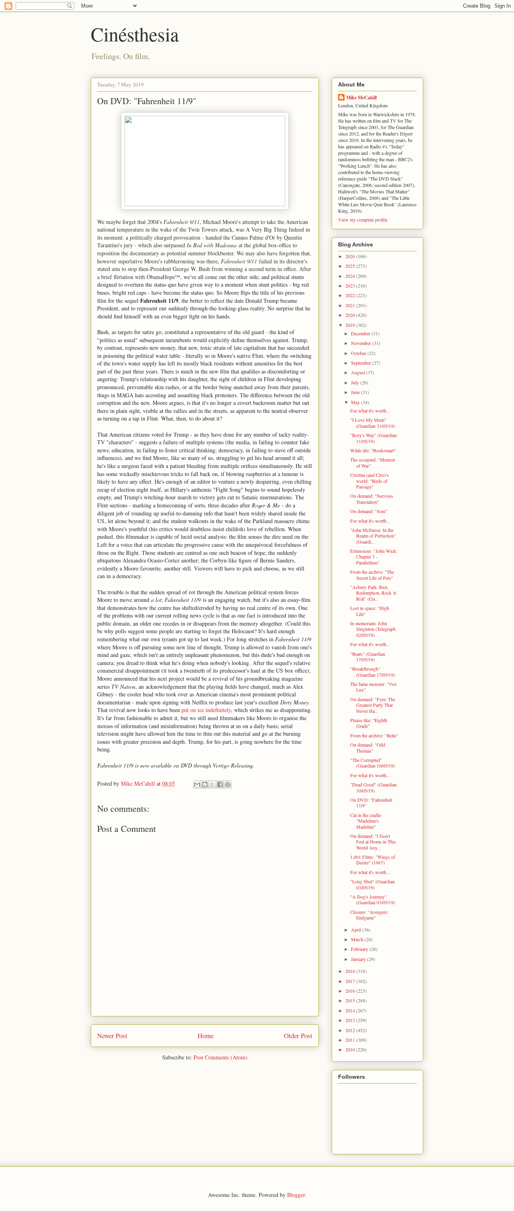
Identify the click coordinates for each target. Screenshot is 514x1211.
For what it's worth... (370, 410)
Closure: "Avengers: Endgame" (369, 915)
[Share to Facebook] (220, 784)
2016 (350, 990)
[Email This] (197, 784)
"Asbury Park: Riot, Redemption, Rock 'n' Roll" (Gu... (373, 593)
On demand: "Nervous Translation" (371, 499)
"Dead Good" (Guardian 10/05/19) (373, 787)
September (361, 362)
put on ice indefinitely (206, 710)
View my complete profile (363, 219)
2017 (350, 981)
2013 (350, 1020)
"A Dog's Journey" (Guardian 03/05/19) (372, 899)
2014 (350, 1010)
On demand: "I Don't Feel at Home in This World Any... (373, 842)
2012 (350, 1030)
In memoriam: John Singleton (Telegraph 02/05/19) (373, 629)
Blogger (296, 1195)
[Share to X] (212, 784)
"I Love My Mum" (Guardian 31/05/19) (372, 423)
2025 (350, 266)
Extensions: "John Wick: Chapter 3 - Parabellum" (373, 557)
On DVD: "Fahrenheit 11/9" (371, 802)
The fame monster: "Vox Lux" (373, 687)
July (355, 382)
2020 (350, 315)
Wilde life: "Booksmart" (373, 450)
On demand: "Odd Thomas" (367, 747)
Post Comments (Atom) (220, 1057)
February (360, 949)
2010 (350, 1049)
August (358, 372)
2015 (350, 1000)
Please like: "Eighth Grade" (368, 723)
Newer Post (112, 1035)
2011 (350, 1040)
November (361, 343)
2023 (350, 285)
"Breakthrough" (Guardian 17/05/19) (372, 671)
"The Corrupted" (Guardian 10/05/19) (372, 763)
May (356, 402)
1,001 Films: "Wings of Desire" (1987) (372, 860)
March (358, 939)
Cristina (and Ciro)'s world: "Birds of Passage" (369, 481)
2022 (350, 295)
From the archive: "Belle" (374, 735)
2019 (350, 325)
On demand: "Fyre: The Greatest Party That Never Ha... (372, 705)
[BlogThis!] (205, 784)
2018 (350, 971)
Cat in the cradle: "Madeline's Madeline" (366, 821)
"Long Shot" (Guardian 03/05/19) (372, 884)
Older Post (298, 1035)
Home (206, 1035)
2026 (350, 256)
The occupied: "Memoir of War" (372, 462)
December (361, 333)
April (356, 929)
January (359, 959)
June (356, 392)
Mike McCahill (361, 97)
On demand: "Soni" (369, 511)
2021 (350, 305)
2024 (350, 276)
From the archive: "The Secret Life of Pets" (372, 575)
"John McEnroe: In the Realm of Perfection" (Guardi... (373, 536)
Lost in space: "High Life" (369, 611)
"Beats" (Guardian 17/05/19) (367, 657)
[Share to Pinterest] (228, 784)
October (359, 353)
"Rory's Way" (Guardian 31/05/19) (373, 438)
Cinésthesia (135, 34)
